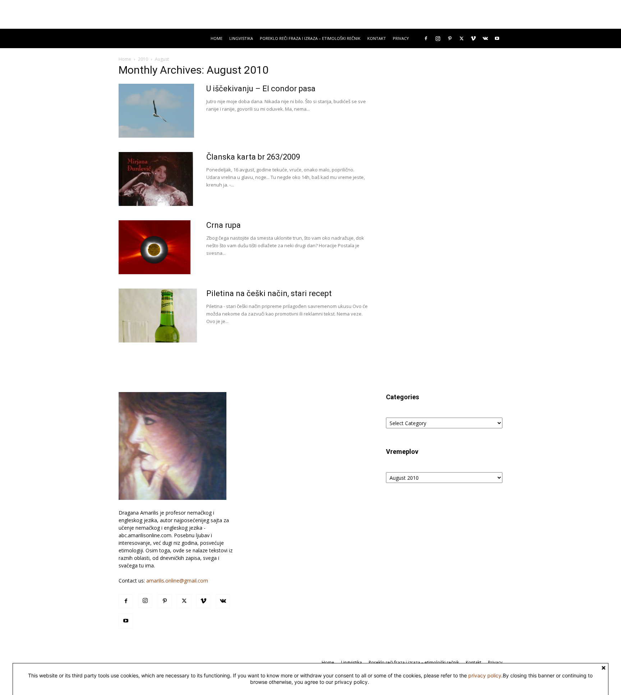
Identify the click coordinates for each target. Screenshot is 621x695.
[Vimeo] (473, 38)
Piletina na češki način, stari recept (269, 293)
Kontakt (376, 38)
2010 (143, 59)
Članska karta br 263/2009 (253, 156)
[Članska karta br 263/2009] (156, 179)
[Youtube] (497, 38)
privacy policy (484, 675)
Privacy (401, 38)
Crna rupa (223, 225)
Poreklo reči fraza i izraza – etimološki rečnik (310, 38)
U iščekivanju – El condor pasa (261, 88)
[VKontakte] (485, 38)
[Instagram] (437, 38)
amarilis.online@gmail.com (177, 580)
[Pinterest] (449, 38)
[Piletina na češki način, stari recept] (158, 315)
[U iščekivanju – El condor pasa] (156, 111)
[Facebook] (425, 38)
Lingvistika (241, 38)
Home (216, 38)
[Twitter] (461, 38)
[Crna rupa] (154, 247)
